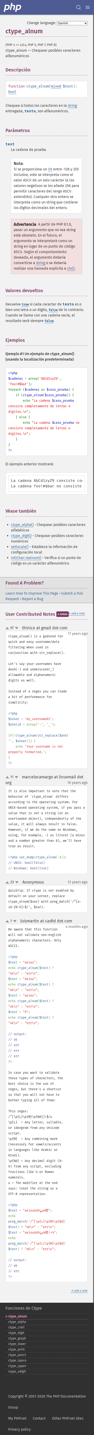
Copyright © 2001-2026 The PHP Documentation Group (47, 1402)
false (53, 310)
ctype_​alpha (17, 1322)
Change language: (41, 23)
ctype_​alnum (17, 1316)
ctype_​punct (17, 1355)
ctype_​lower (17, 1344)
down (16, 628)
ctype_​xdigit (17, 1371)
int (50, 169)
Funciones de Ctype (23, 1308)
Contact (39, 1418)
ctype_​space (17, 1360)
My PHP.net (17, 1418)
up (8, 628)
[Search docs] (78, 7)
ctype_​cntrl (16, 1327)
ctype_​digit (16, 1333)
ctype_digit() (21, 536)
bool (12, 92)
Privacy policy (19, 1429)
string (72, 105)
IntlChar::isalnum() (26, 558)
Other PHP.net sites (67, 1418)
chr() (71, 268)
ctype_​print (16, 1349)
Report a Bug (32, 599)
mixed (56, 86)
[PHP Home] (13, 7)
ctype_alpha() (22, 525)
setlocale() (20, 547)
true (25, 304)
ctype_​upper (17, 1366)
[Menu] (87, 7)
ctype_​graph (17, 1338)
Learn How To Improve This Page (31, 593)
